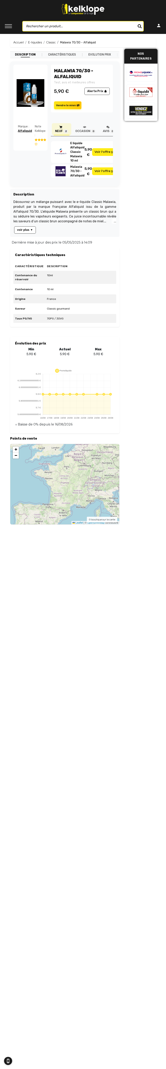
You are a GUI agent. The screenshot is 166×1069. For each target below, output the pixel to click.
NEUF (61, 131)
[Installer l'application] (8, 1061)
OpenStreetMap (96, 522)
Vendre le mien (66, 105)
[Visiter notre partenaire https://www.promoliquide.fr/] (141, 74)
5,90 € (88, 152)
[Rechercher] (140, 26)
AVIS (108, 131)
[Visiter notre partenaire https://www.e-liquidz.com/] (141, 92)
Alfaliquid (25, 131)
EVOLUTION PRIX (99, 54)
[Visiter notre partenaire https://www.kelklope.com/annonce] (141, 111)
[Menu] (8, 26)
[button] (16, 449)
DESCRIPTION (25, 54)
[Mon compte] (159, 26)
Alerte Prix (95, 91)
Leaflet (79, 522)
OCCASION (84, 131)
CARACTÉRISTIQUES (62, 54)
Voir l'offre (103, 152)
